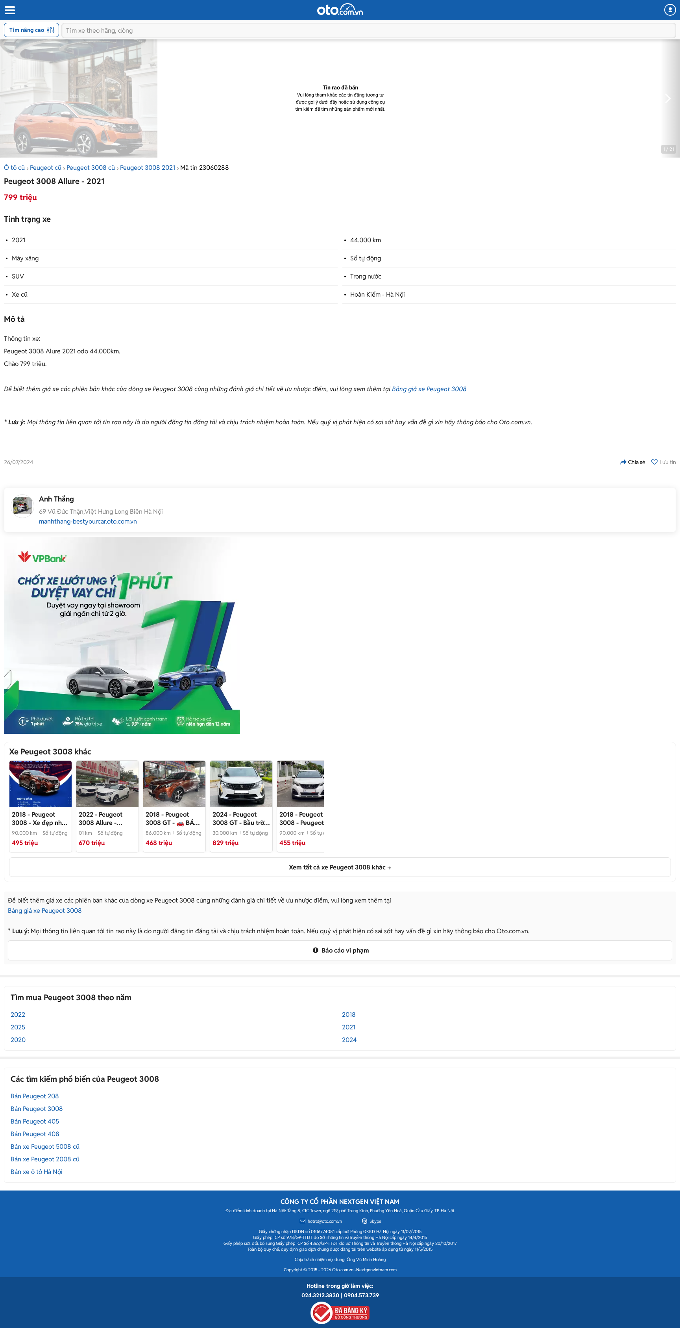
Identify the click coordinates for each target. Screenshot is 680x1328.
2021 (18, 240)
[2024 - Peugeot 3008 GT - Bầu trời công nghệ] (241, 784)
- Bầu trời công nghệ (239, 818)
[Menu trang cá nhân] (670, 10)
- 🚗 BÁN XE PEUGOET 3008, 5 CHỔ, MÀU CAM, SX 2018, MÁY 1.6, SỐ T (174, 818)
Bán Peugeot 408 (35, 1134)
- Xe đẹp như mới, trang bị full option (38, 818)
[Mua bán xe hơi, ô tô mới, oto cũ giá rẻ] (340, 9)
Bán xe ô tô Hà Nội (37, 1172)
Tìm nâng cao (26, 29)
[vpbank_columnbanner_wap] (122, 635)
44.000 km (365, 240)
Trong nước (365, 276)
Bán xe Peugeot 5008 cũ (45, 1146)
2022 (18, 1014)
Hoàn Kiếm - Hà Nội (377, 294)
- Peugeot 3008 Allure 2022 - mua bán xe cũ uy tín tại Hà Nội (106, 818)
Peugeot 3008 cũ (91, 167)
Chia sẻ (636, 462)
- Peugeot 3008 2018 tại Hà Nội (304, 818)
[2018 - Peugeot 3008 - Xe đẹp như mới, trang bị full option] (40, 784)
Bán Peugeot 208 (35, 1096)
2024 (349, 1040)
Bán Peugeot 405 (35, 1121)
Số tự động (365, 258)
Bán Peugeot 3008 (37, 1109)
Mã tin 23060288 (204, 167)
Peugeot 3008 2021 (147, 167)
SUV (18, 276)
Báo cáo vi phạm (344, 950)
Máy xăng (25, 258)
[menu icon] (9, 10)
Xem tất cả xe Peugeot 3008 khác (337, 867)
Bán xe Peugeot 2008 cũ (45, 1159)
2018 (349, 1014)
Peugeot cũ (45, 167)
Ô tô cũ (14, 167)
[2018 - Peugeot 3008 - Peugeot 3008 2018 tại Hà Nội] (308, 784)
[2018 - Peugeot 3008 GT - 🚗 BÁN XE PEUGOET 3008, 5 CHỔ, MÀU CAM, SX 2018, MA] (174, 784)
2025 (18, 1027)
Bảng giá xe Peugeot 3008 (429, 389)
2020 (18, 1040)
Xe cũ (20, 294)
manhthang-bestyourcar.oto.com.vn (88, 522)
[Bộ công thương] (340, 1311)
